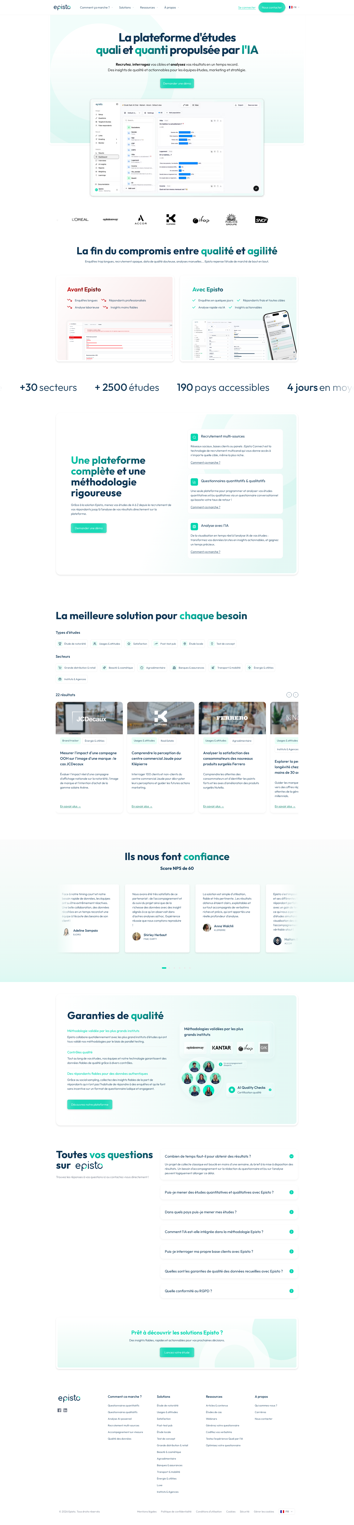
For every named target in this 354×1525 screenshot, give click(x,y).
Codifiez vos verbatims (219, 1432)
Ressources (147, 7)
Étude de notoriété (75, 643)
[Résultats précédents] (289, 694)
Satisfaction (140, 643)
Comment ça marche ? (95, 7)
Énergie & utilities (263, 667)
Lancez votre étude (177, 1352)
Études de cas (214, 1412)
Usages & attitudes (109, 643)
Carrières (260, 1412)
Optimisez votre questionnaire (223, 1445)
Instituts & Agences (75, 679)
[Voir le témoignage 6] (190, 968)
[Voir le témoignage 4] (179, 968)
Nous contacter (272, 7)
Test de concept (225, 643)
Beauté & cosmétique (121, 667)
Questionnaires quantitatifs (123, 1405)
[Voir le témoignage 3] (174, 968)
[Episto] (62, 7)
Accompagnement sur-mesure (125, 1432)
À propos (170, 7)
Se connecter (247, 7)
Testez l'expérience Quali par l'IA (224, 1438)
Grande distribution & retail (80, 667)
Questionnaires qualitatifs (122, 1412)
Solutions (125, 7)
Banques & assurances (191, 667)
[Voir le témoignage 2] (169, 968)
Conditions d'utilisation (209, 1511)
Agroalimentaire (155, 667)
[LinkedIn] (65, 1410)
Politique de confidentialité (176, 1511)
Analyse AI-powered (119, 1418)
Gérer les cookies (264, 1511)
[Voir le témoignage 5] (185, 968)
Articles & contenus (217, 1405)
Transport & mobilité (229, 667)
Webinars (211, 1418)
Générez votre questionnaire (222, 1425)
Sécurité (244, 1511)
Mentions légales (147, 1511)
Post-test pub (168, 643)
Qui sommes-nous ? (266, 1405)
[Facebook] (59, 1410)
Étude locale (196, 643)
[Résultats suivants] (295, 694)
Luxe (159, 1485)
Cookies (230, 1511)
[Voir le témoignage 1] (164, 968)
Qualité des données (119, 1438)
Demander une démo (177, 83)
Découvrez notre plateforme (89, 1104)
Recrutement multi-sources (123, 1425)
